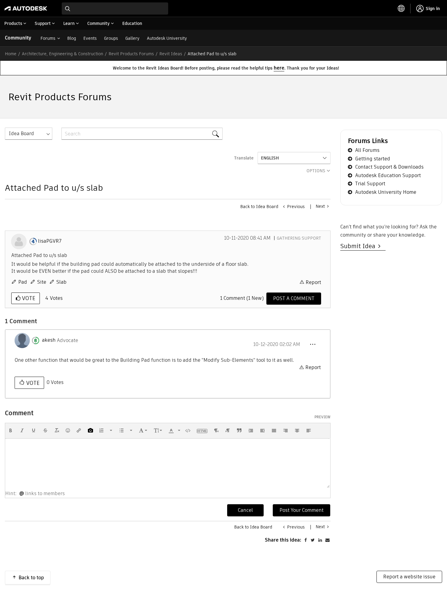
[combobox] (115, 8)
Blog (71, 38)
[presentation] (10, 430)
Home (10, 54)
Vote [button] (27, 298)
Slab (61, 282)
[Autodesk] (26, 8)
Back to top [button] (31, 577)
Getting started (372, 158)
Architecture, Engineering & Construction (62, 54)
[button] (312, 344)
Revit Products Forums (131, 54)
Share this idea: (283, 539)
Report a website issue (409, 576)
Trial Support (370, 183)
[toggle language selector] (401, 8)
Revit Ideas (170, 54)
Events (90, 38)
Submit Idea (359, 246)
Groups (111, 38)
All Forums (367, 150)
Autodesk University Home (385, 192)
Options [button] (316, 171)
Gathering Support (299, 238)
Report (313, 282)
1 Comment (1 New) (242, 298)
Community (18, 37)
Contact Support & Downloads (389, 166)
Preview (322, 417)
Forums (47, 38)
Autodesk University (167, 38)
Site (41, 282)
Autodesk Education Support (388, 175)
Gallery (132, 38)
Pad (22, 282)
